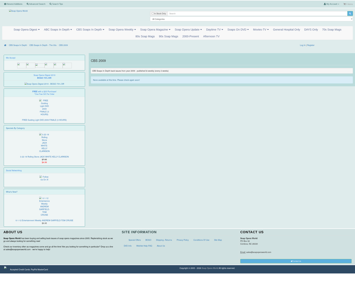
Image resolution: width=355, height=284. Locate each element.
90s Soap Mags (168, 36)
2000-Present (190, 36)
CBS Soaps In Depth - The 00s (42, 45)
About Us (161, 245)
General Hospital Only (286, 29)
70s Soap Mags (331, 29)
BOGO (148, 239)
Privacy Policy (183, 239)
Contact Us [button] (296, 261)
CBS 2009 (63, 45)
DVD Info (128, 245)
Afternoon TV (211, 36)
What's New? (11, 191)
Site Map (218, 239)
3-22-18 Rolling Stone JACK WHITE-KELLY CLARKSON (44, 156)
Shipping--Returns (164, 239)
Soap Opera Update (187, 29)
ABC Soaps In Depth (57, 29)
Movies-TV (260, 29)
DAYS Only (311, 29)
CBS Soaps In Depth (89, 29)
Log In (302, 45)
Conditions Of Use (201, 239)
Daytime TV (213, 29)
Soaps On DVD (237, 29)
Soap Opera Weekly (121, 29)
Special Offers (135, 239)
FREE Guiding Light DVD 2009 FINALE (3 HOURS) (44, 119)
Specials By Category (15, 128)
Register (311, 45)
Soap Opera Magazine (154, 29)
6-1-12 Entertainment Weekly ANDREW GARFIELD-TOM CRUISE (44, 220)
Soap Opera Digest (26, 29)
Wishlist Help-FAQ (144, 245)
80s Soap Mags (145, 36)
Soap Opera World (210, 268)
